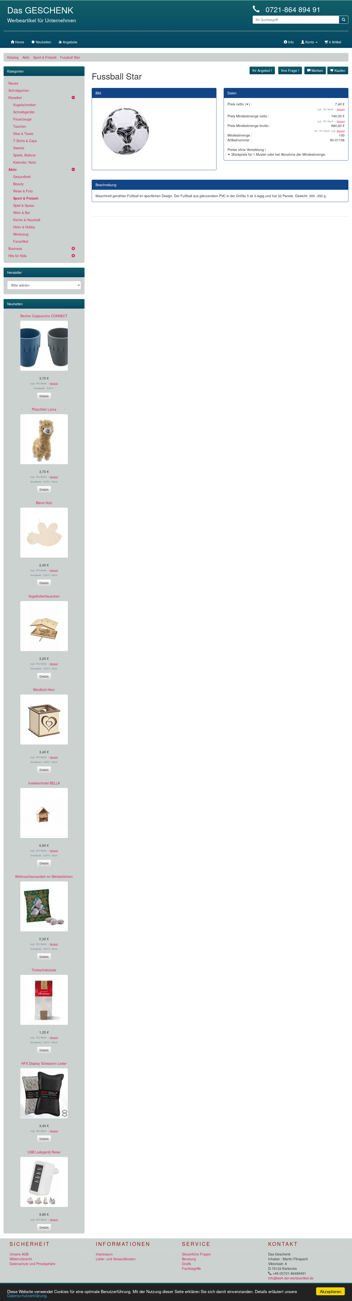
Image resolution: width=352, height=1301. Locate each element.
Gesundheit (22, 176)
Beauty (18, 183)
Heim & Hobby (24, 227)
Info (290, 42)
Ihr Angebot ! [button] (262, 70)
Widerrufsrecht (21, 1258)
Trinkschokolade (44, 969)
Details (44, 396)
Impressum (104, 1254)
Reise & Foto (23, 191)
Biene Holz (44, 502)
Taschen (19, 126)
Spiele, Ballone (24, 155)
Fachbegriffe (191, 1268)
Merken (317, 70)
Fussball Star (70, 57)
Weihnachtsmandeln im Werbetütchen (44, 876)
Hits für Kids (17, 255)
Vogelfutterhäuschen (44, 596)
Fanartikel (20, 241)
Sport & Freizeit (45, 57)
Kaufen (339, 70)
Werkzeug (20, 234)
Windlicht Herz (44, 689)
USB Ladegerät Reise (44, 1152)
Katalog (13, 57)
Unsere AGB (19, 1254)
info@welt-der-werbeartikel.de (290, 1278)
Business (15, 248)
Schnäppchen (18, 90)
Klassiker (15, 97)
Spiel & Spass (23, 205)
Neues (13, 83)
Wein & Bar (21, 212)
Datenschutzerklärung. (27, 1295)
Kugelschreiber (24, 104)
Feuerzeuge (22, 119)
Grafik (186, 1263)
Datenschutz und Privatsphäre (32, 1263)
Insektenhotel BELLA (44, 783)
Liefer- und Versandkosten (116, 1258)
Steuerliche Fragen (196, 1254)
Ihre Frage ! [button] (290, 70)
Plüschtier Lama (44, 409)
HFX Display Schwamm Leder (44, 1063)
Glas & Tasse (23, 133)
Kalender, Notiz (24, 162)
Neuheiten (15, 303)
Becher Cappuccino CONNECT (44, 315)
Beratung (189, 1258)
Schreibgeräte (23, 111)
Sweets (18, 147)
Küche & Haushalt (26, 219)
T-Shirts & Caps (25, 140)
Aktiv (25, 57)
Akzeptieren (330, 1291)
